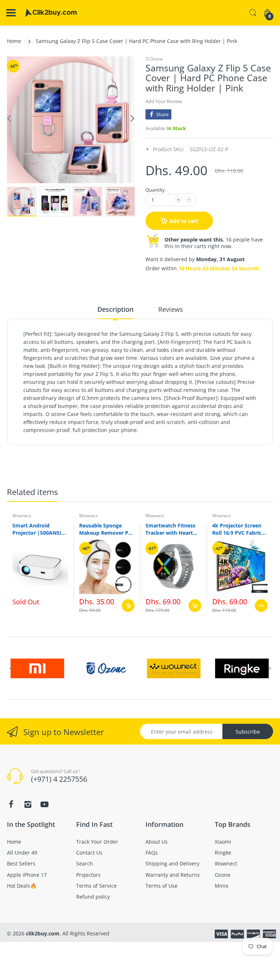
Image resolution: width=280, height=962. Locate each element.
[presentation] (10, 668)
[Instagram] (28, 804)
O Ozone (154, 59)
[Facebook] (11, 804)
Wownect (21, 516)
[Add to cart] (128, 605)
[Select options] (261, 605)
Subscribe (248, 731)
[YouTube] (44, 804)
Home (14, 41)
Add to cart (184, 220)
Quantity (155, 189)
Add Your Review (163, 101)
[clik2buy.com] (51, 13)
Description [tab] (115, 309)
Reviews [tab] (170, 309)
